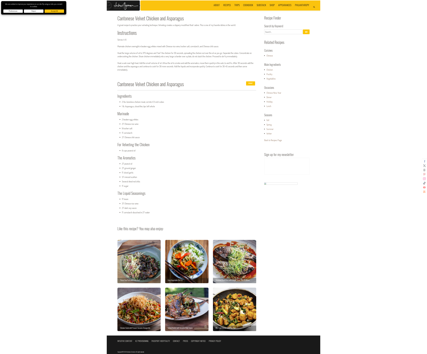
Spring (269, 124)
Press (185, 341)
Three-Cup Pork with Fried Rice (139, 261)
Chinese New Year (273, 92)
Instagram (424, 179)
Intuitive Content (124, 341)
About (217, 5)
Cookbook (248, 5)
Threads (424, 170)
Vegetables (271, 78)
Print (250, 83)
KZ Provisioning (141, 341)
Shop (272, 5)
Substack (261, 5)
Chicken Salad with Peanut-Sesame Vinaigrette (139, 309)
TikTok (424, 183)
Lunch (268, 106)
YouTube (424, 187)
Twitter (424, 166)
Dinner (269, 97)
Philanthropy (302, 5)
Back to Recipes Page (273, 140)
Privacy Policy (215, 341)
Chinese (269, 55)
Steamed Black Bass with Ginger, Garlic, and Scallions (234, 261)
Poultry (269, 74)
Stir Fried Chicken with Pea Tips (234, 309)
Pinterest (424, 174)
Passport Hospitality (160, 341)
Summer (270, 129)
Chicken (269, 69)
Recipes (227, 5)
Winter (269, 133)
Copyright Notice (198, 341)
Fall (267, 120)
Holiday (269, 101)
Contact (176, 341)
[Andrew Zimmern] (160, 5)
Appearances (284, 5)
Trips (237, 5)
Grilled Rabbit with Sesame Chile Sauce (186, 309)
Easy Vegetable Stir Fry (186, 261)
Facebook (424, 161)
